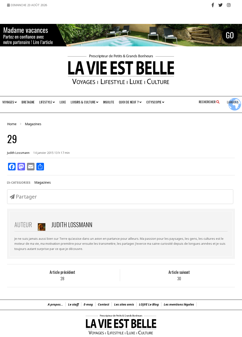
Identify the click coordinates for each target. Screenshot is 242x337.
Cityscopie (154, 101)
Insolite (108, 101)
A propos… (55, 304)
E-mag (88, 304)
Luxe (63, 101)
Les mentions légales (179, 304)
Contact (103, 304)
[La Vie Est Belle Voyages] (121, 71)
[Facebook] (213, 5)
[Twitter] (220, 5)
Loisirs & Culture (83, 101)
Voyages (8, 101)
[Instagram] (229, 5)
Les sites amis (124, 304)
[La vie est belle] (121, 334)
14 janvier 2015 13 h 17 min (51, 153)
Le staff (73, 304)
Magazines (42, 182)
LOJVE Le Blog (149, 304)
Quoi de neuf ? (129, 101)
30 (179, 278)
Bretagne (28, 101)
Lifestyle (46, 101)
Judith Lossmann (18, 153)
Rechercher (207, 101)
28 (62, 278)
